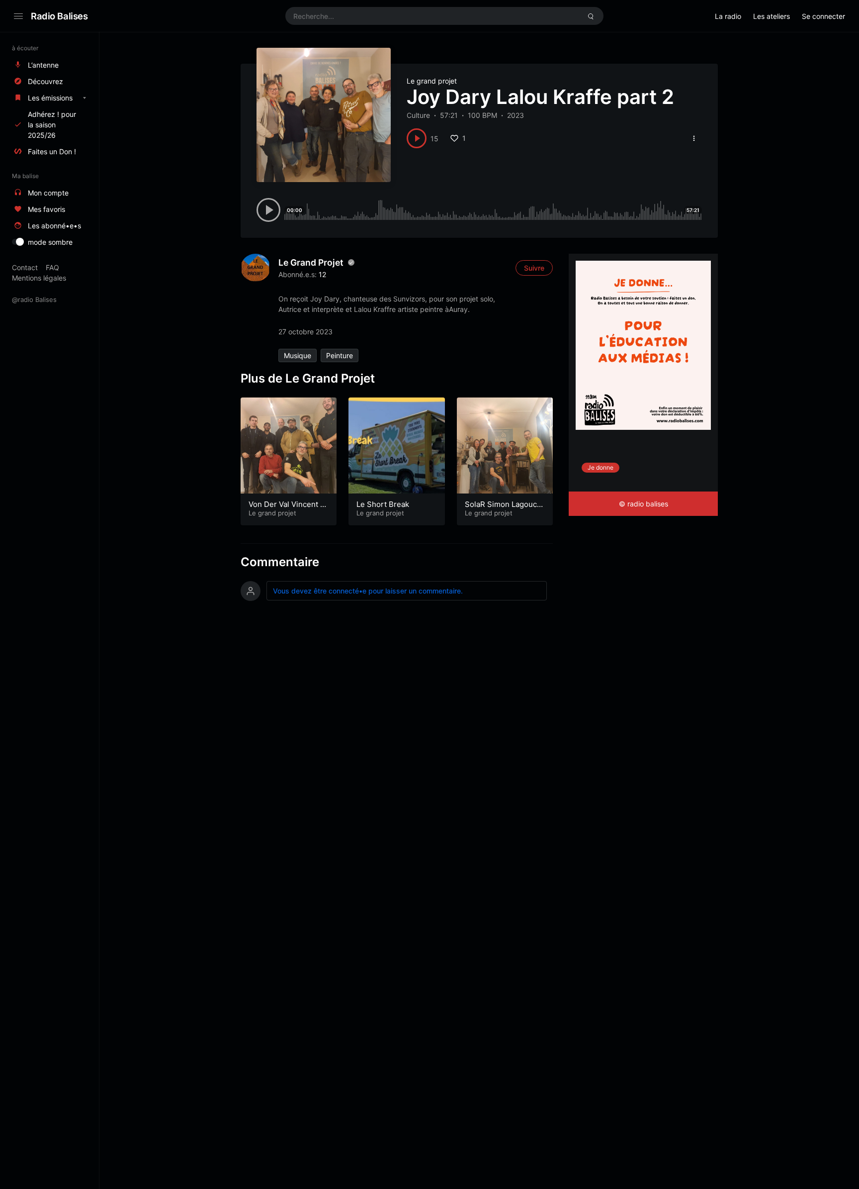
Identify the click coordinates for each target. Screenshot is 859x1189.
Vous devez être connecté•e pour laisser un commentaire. (368, 591)
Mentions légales (39, 278)
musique (297, 355)
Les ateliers (771, 16)
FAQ (52, 267)
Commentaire (280, 562)
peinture (339, 355)
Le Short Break (382, 504)
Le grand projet (432, 81)
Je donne (600, 467)
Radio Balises (59, 15)
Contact (25, 267)
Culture (418, 115)
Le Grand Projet (311, 262)
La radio (728, 16)
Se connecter (823, 16)
